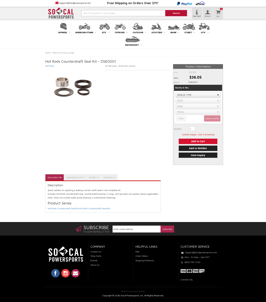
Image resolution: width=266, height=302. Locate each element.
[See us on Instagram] (65, 273)
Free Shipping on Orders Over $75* (133, 3)
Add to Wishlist (198, 148)
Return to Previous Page (63, 53)
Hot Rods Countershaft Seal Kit (63, 208)
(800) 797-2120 (192, 262)
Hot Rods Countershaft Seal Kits (94, 208)
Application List (73, 177)
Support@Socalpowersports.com (75, 3)
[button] (115, 13)
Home (47, 53)
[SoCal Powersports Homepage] (61, 13)
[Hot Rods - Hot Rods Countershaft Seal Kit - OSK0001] (73, 87)
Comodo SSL (187, 279)
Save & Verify (212, 118)
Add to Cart (198, 141)
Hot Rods (49, 66)
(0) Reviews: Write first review (120, 66)
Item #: (177, 82)
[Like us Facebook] (55, 273)
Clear (181, 118)
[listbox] (198, 94)
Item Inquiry (198, 155)
